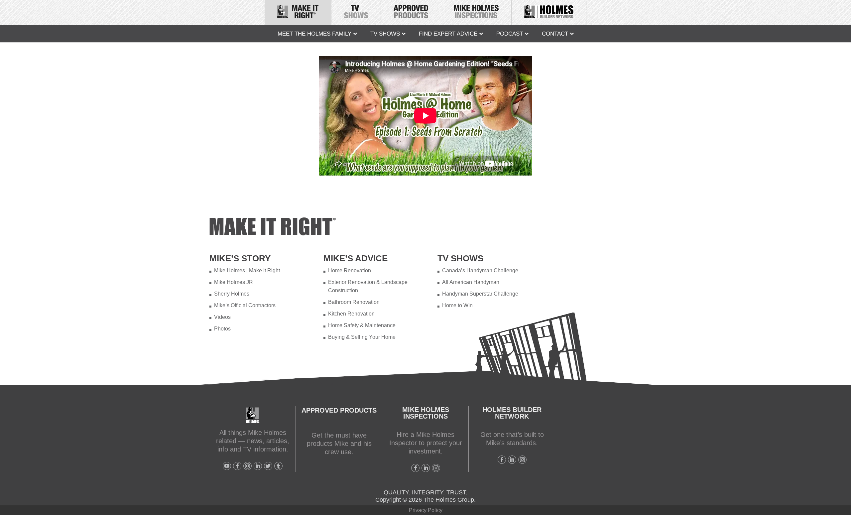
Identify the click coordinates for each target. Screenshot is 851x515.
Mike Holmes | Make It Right (247, 270)
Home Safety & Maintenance (362, 325)
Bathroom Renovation (354, 302)
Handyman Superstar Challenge (480, 294)
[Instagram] (247, 466)
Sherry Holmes (231, 294)
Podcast (509, 34)
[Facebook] (237, 466)
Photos (222, 328)
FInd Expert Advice (448, 34)
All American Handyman (470, 282)
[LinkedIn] (258, 466)
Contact (555, 34)
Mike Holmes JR (233, 282)
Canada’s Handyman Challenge (480, 270)
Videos (222, 317)
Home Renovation (349, 270)
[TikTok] (278, 466)
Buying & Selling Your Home (362, 337)
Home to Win (457, 305)
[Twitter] (268, 466)
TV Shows (385, 34)
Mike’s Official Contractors (245, 305)
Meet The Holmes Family (314, 34)
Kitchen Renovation (351, 314)
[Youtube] (227, 466)
